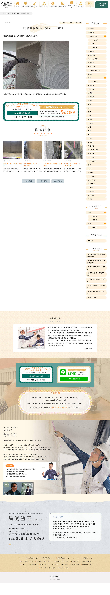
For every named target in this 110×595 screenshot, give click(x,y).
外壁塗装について (49, 558)
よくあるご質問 (54, 564)
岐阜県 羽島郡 (67, 521)
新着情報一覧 (87, 564)
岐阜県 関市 (57, 521)
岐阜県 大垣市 (89, 521)
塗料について (75, 561)
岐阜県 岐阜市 (78, 521)
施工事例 (22, 564)
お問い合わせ (75, 564)
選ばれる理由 (87, 561)
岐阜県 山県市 (84, 526)
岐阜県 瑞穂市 (58, 524)
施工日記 (16, 13)
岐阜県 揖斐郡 (90, 524)
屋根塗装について (63, 558)
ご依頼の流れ (33, 564)
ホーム (5, 13)
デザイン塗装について (26, 561)
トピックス (43, 568)
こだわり (62, 22)
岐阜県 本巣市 (69, 524)
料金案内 (43, 564)
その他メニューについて (61, 561)
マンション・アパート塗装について (82, 558)
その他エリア (69, 528)
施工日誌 (10, 13)
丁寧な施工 (70, 22)
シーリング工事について (43, 561)
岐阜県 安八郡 (80, 524)
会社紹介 (64, 564)
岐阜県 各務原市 (72, 526)
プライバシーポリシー (64, 568)
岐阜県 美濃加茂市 (59, 526)
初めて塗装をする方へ (33, 558)
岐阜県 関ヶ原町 (58, 528)
